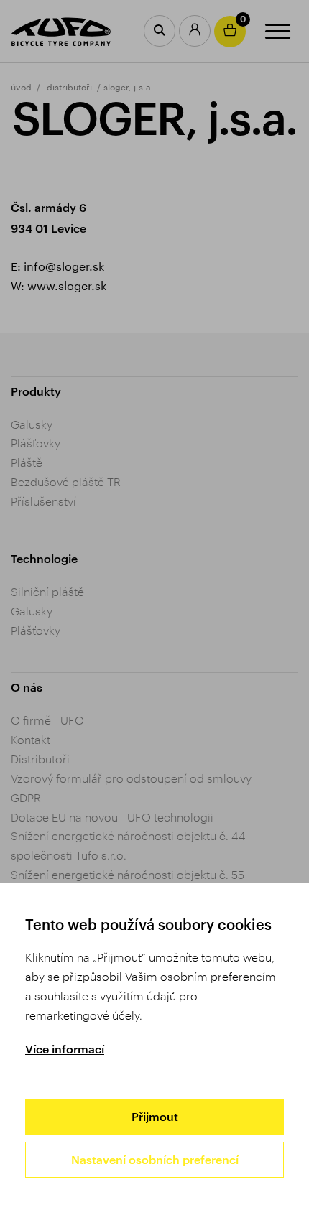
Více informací (64, 1049)
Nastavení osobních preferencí (155, 1159)
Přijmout (155, 1116)
